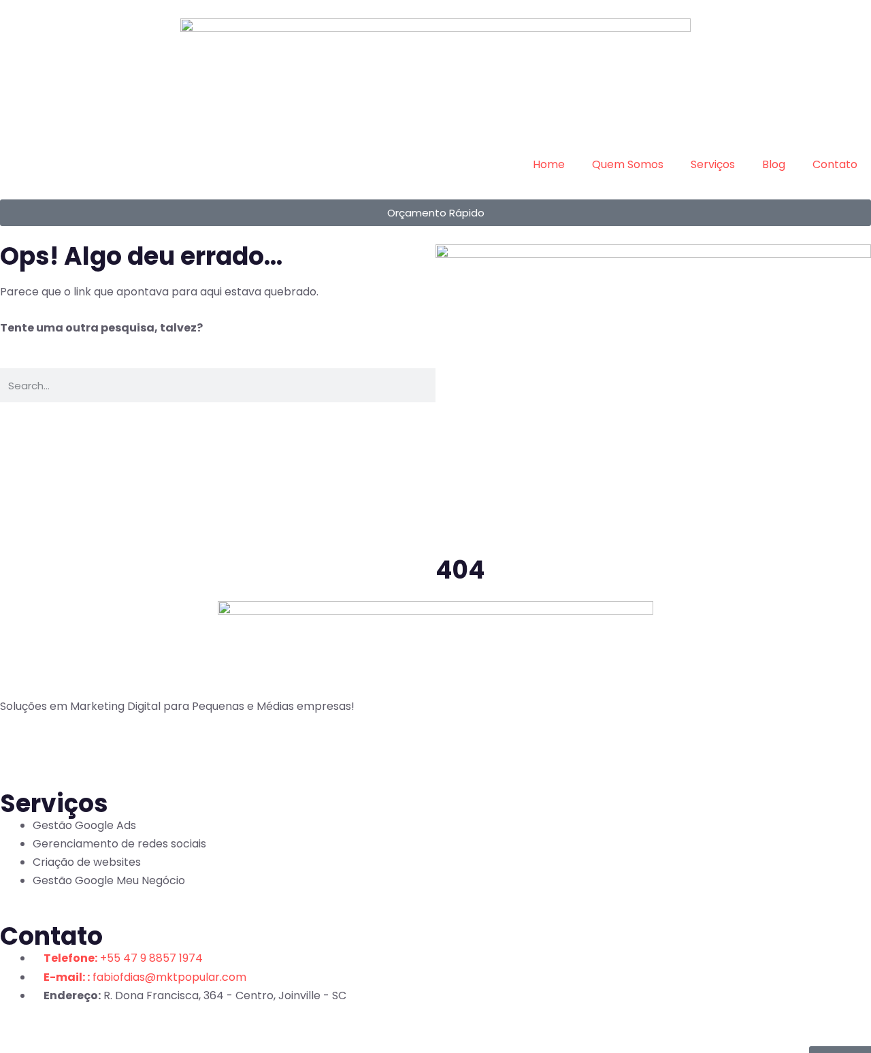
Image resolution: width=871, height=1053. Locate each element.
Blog (773, 164)
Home (549, 164)
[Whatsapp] (90, 750)
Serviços (713, 164)
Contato (834, 164)
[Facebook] (17, 750)
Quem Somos (627, 164)
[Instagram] (54, 750)
